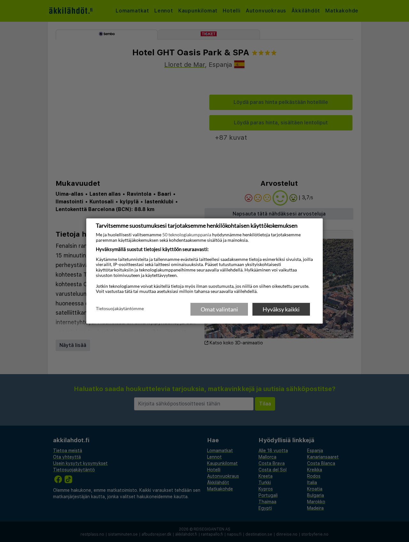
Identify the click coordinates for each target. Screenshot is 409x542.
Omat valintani (219, 309)
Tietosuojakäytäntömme (120, 308)
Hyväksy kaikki (281, 309)
